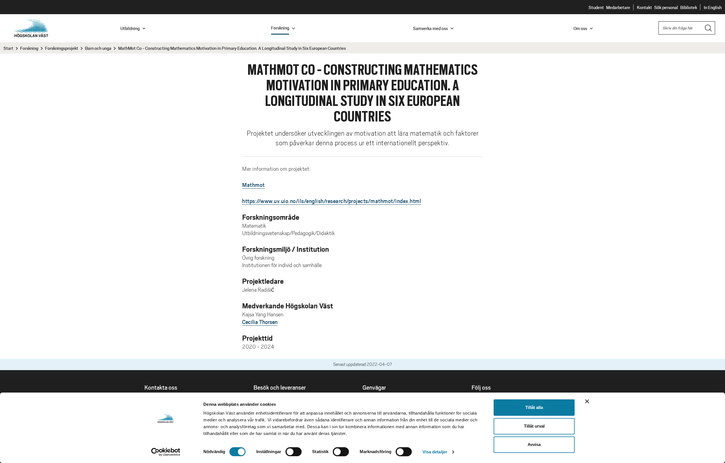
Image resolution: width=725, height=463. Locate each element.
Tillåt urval (534, 426)
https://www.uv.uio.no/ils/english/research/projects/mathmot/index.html (331, 200)
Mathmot (253, 184)
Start (8, 48)
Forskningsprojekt (61, 48)
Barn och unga (98, 48)
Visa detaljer (435, 451)
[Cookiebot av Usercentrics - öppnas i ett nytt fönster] (166, 452)
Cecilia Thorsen (260, 321)
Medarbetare (618, 7)
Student (596, 7)
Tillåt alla (534, 407)
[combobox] (687, 27)
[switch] (293, 451)
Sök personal (666, 7)
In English (713, 7)
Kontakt (644, 7)
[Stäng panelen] (587, 401)
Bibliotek (688, 7)
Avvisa (534, 444)
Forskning (29, 48)
